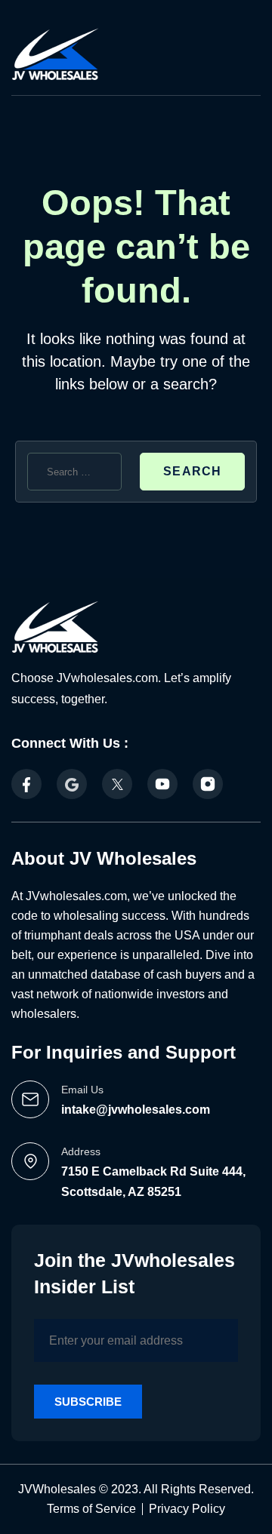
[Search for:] (74, 471)
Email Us (82, 1090)
